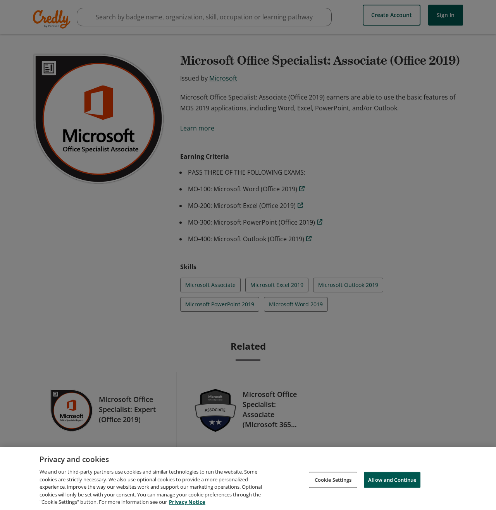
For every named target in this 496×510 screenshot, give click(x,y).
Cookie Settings (333, 479)
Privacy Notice (187, 501)
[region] (248, 478)
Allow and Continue (392, 479)
